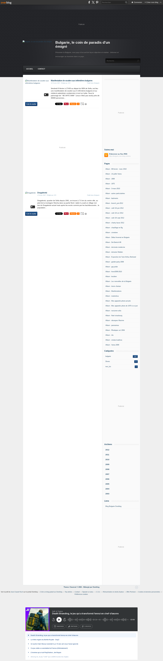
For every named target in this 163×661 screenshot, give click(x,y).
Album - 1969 (110, 179)
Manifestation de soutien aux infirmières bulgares (71, 81)
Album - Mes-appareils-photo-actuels (118, 301)
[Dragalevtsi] (30, 193)
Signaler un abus (88, 592)
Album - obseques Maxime (114, 320)
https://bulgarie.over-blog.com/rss (120, 156)
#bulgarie (96, 83)
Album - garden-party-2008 (114, 262)
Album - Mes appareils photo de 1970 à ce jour (121, 306)
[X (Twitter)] (93, 2)
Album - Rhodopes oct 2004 (115, 330)
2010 (107, 459)
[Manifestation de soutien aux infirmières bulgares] (37, 83)
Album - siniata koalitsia (113, 340)
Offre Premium (131, 592)
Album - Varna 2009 (112, 345)
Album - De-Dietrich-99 (113, 242)
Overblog (96, 587)
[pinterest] (97, 2)
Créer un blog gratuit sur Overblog (51, 592)
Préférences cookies (81, 594)
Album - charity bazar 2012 (114, 223)
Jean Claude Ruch (17, 592)
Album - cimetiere (111, 232)
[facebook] (89, 2)
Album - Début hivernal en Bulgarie (117, 237)
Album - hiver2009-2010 (113, 271)
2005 (107, 484)
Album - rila (109, 335)
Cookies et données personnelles (149, 592)
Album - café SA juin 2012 (114, 208)
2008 (107, 469)
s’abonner (60, 626)
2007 (107, 474)
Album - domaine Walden (114, 252)
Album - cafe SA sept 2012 (114, 218)
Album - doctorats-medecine (115, 247)
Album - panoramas (112, 325)
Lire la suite (31, 104)
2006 (107, 479)
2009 (107, 464)
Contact (41, 69)
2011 (107, 455)
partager (74, 626)
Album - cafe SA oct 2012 (114, 213)
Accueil (29, 69)
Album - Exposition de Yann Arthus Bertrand (120, 257)
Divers (107, 361)
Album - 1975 (110, 184)
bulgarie (108, 356)
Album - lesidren (111, 276)
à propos (88, 626)
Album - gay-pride (111, 267)
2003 (107, 494)
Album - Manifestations (113, 291)
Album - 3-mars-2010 (112, 188)
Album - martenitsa (112, 296)
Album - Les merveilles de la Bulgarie (118, 281)
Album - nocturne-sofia (113, 311)
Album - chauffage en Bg (114, 228)
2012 (107, 450)
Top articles (68, 592)
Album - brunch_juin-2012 (114, 203)
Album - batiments (111, 198)
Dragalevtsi (42, 193)
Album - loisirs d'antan (113, 286)
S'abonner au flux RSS (118, 154)
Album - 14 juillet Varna (113, 174)
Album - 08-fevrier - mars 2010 (115, 169)
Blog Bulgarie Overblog (113, 506)
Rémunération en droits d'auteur (113, 592)
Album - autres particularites (115, 193)
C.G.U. (98, 592)
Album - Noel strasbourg (113, 315)
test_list (108, 366)
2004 (107, 489)
